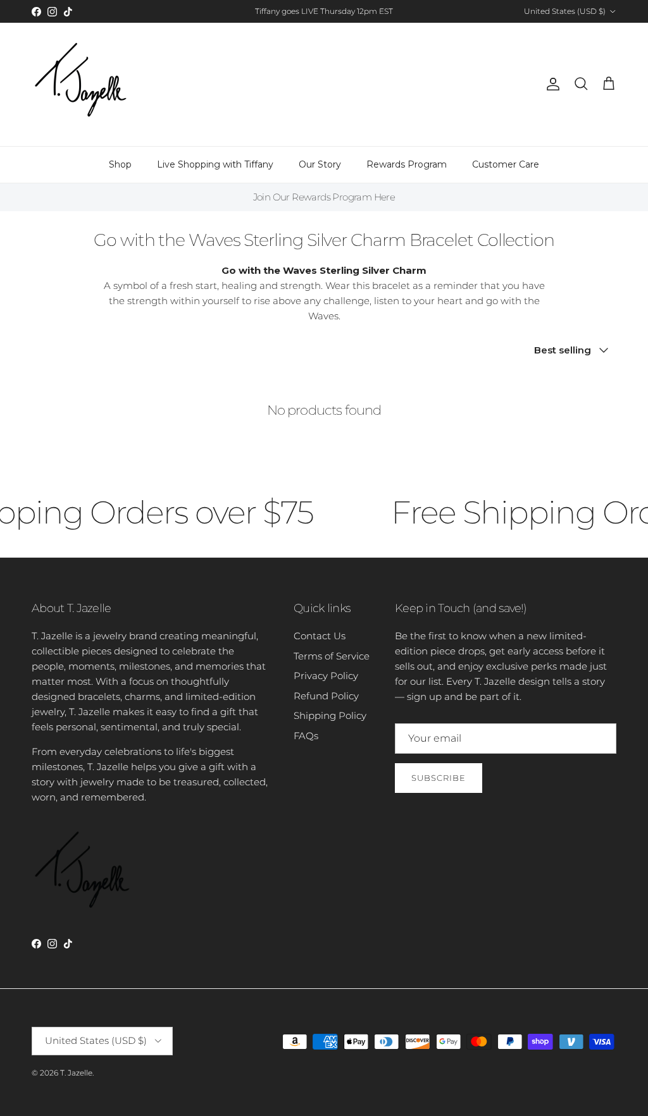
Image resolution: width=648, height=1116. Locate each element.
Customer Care (505, 164)
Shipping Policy (330, 715)
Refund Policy (326, 696)
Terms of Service (332, 656)
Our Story (320, 164)
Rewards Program (406, 164)
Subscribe (438, 778)
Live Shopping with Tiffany (215, 164)
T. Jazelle (76, 1072)
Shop (120, 164)
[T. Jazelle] (81, 84)
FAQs (306, 736)
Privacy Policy (326, 676)
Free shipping (289, 16)
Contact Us (320, 636)
